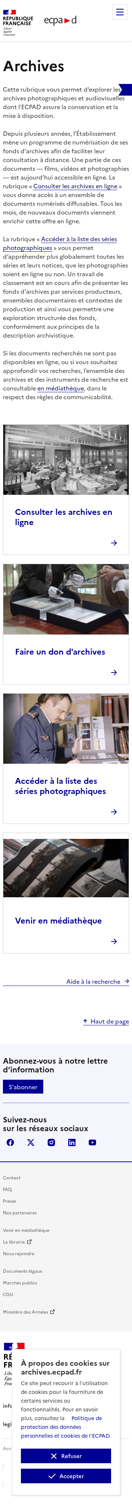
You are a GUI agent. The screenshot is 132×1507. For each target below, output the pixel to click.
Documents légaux (22, 1271)
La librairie (14, 1241)
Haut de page (110, 1021)
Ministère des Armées (25, 1311)
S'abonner (23, 1087)
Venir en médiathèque (26, 1230)
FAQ (7, 1189)
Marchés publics (20, 1282)
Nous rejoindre (18, 1253)
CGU (8, 1294)
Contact (12, 1177)
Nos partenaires (20, 1212)
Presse (9, 1201)
